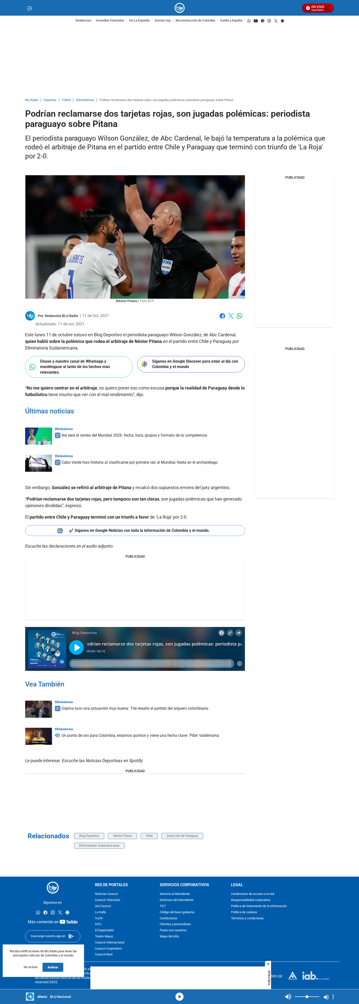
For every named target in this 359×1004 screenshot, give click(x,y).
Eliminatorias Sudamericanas (99, 845)
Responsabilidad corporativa (250, 900)
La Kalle (100, 912)
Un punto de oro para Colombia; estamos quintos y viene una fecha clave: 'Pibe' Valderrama (140, 735)
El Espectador (104, 930)
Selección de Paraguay (182, 836)
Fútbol (66, 100)
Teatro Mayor (104, 936)
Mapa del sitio (169, 936)
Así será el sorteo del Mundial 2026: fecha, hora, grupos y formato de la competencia (134, 435)
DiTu (98, 924)
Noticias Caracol (106, 894)
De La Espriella (139, 20)
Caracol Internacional (109, 942)
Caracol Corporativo (108, 948)
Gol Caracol (103, 906)
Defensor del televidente (176, 900)
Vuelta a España (231, 20)
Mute (288, 997)
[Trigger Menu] (29, 8)
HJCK (99, 918)
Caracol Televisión (107, 900)
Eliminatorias (85, 100)
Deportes (50, 100)
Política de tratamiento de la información (259, 906)
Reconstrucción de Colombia (195, 20)
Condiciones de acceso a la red (252, 894)
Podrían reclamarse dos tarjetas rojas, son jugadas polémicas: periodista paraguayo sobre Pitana (166, 100)
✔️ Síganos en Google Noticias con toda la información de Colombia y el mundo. (139, 530)
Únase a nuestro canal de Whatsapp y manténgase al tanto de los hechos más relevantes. (75, 367)
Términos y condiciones (247, 918)
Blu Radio (31, 100)
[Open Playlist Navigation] (333, 996)
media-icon (179, 996)
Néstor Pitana (122, 836)
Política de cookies (244, 912)
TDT (163, 906)
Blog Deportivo (89, 836)
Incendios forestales (110, 20)
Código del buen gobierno (177, 912)
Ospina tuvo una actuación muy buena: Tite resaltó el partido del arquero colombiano (135, 708)
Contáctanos (168, 918)
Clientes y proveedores (175, 924)
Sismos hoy (163, 20)
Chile (149, 836)
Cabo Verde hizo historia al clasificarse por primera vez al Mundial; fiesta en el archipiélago (140, 462)
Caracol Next (104, 954)
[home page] (180, 8)
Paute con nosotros (173, 930)
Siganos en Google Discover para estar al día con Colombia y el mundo (195, 364)
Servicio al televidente (175, 894)
